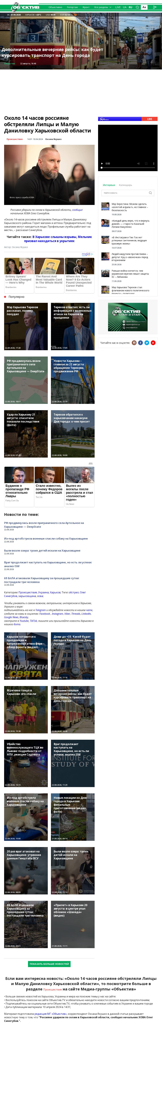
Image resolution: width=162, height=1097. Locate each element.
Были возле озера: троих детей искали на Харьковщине (42, 550)
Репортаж (72, 7)
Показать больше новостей (49, 964)
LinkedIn (86, 613)
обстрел (74, 592)
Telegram (40, 610)
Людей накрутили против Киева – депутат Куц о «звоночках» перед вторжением (130, 257)
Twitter (146, 342)
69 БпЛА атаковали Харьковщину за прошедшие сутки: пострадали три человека (41, 580)
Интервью (109, 184)
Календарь (125, 184)
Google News (11, 617)
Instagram (57, 613)
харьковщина (27, 596)
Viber (67, 613)
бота (17, 624)
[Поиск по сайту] (137, 7)
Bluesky (24, 617)
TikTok (33, 621)
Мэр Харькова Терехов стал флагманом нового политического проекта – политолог (130, 290)
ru (130, 7)
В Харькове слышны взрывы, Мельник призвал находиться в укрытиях (58, 239)
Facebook (44, 613)
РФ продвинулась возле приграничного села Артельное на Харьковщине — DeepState (51, 52)
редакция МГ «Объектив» (50, 1014)
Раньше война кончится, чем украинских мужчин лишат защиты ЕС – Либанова (130, 273)
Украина (43, 592)
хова (40, 596)
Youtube (24, 621)
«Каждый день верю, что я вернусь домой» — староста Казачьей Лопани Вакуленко (131, 223)
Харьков (55, 592)
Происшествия (15, 139)
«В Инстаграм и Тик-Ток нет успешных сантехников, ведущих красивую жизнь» (129, 240)
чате (89, 610)
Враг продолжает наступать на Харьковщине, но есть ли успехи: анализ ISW (48, 564)
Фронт (86, 7)
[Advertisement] (81, 91)
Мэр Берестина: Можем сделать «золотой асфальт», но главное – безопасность (130, 207)
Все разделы (101, 7)
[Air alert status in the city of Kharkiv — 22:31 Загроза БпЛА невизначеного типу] (75, 14)
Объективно (55, 7)
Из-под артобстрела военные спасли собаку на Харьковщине (46, 538)
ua (124, 7)
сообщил (77, 210)
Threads (75, 613)
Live (118, 7)
